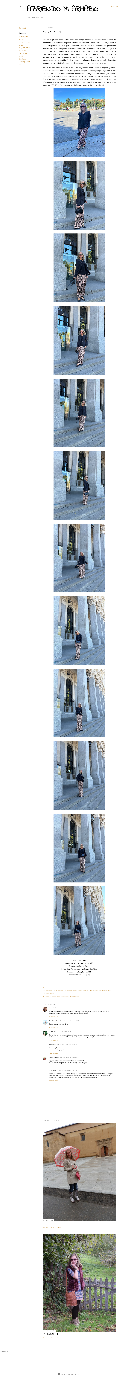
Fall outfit (50, 1334)
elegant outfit (24, 48)
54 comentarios (55, 1227)
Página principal (35, 18)
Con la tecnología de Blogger (70, 1374)
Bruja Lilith (53, 1008)
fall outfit (22, 51)
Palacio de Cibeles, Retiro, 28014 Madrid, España (64, 996)
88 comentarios (56, 1338)
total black (23, 59)
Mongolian (53, 1070)
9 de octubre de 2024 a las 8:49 (69, 1057)
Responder (53, 1016)
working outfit (24, 62)
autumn (22, 39)
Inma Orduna (54, 1057)
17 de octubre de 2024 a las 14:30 (68, 1070)
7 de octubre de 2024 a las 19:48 (63, 1032)
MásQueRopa (54, 1021)
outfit (21, 56)
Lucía (51, 1032)
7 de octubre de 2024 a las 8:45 (67, 1008)
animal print (23, 37)
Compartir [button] (23, 28)
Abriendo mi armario (62, 9)
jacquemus (23, 53)
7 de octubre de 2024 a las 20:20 (67, 1044)
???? (45, 1223)
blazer (21, 45)
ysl (20, 65)
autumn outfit (24, 42)
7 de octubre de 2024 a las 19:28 (70, 1021)
